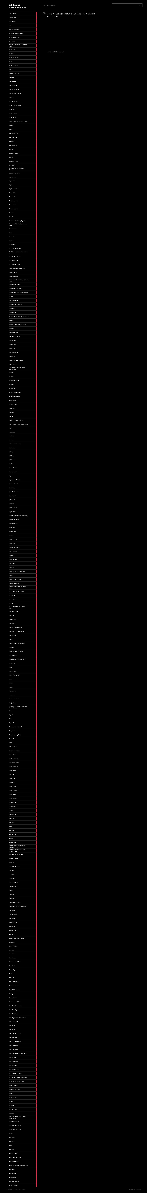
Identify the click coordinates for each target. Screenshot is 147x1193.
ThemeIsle (139, 1189)
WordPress (23, 1189)
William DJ (14, 5)
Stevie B (60, 16)
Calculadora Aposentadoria (50, 5)
